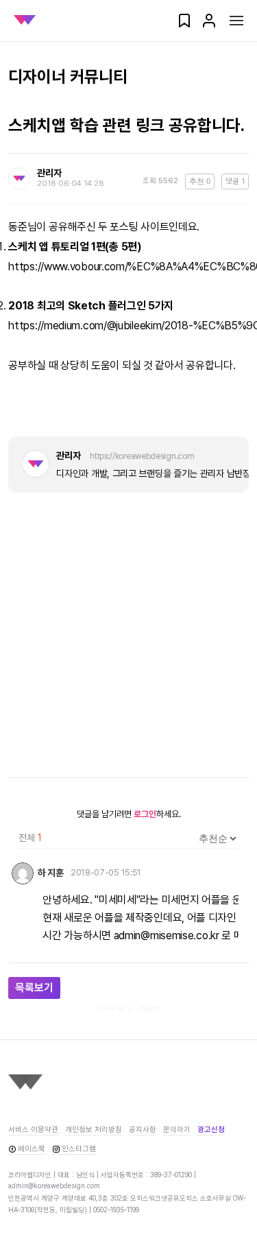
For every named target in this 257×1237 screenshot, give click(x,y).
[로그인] (209, 25)
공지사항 (142, 1129)
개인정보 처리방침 (93, 1129)
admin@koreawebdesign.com (54, 1185)
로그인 (145, 814)
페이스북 (31, 1148)
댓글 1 (235, 181)
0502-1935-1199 (116, 1209)
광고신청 (211, 1129)
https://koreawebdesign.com (142, 456)
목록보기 (34, 987)
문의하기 (177, 1129)
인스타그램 (79, 1148)
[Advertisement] (128, 635)
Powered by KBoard (129, 1008)
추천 (199, 181)
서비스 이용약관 (33, 1129)
